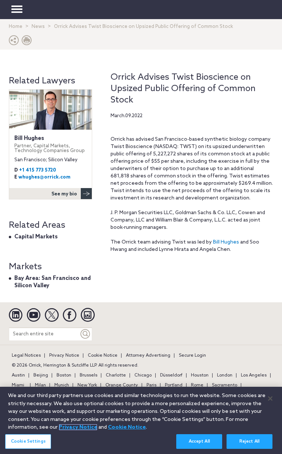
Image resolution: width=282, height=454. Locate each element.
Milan (40, 385)
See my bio (64, 194)
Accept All (199, 441)
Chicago (143, 375)
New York (87, 385)
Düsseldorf (171, 375)
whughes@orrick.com (44, 177)
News (38, 26)
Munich (61, 385)
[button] (14, 42)
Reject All (249, 441)
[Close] (270, 398)
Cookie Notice (103, 355)
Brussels (88, 375)
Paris (151, 385)
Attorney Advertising (148, 355)
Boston (64, 375)
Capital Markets (36, 237)
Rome (197, 385)
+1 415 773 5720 (37, 170)
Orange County (121, 385)
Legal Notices (26, 355)
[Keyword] (85, 334)
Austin (18, 375)
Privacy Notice (64, 355)
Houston (200, 375)
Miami (18, 385)
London (224, 375)
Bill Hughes (226, 242)
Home (15, 26)
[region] (141, 420)
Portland (173, 385)
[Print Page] (27, 42)
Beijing (40, 375)
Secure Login (192, 355)
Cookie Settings (28, 441)
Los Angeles (254, 375)
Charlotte (116, 375)
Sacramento (224, 385)
